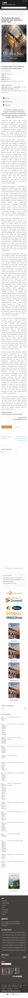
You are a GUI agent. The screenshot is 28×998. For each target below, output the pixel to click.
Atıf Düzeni (8, 105)
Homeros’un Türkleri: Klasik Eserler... (16, 822)
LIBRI (4, 2)
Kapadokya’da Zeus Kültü (13, 717)
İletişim (4, 914)
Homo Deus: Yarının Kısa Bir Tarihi (15, 854)
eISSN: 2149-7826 (14, 890)
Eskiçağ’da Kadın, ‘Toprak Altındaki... (16, 773)
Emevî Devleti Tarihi (12, 755)
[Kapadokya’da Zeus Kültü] (4, 719)
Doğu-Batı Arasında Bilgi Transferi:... (16, 802)
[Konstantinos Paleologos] (4, 835)
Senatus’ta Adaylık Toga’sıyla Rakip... (16, 724)
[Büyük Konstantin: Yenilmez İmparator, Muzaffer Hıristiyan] (4, 740)
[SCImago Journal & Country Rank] (14, 568)
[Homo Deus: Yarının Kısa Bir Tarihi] (4, 856)
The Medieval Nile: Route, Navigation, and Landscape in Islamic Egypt (11, 20)
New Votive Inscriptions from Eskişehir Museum (12, 947)
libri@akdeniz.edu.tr (8, 581)
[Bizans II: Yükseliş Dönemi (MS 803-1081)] (4, 864)
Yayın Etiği (15, 987)
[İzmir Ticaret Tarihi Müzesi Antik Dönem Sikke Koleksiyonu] (4, 766)
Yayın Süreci (5, 912)
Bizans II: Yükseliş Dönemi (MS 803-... (16, 861)
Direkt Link (17, 427)
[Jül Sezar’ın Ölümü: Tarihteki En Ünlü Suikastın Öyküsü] (4, 749)
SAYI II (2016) (14, 661)
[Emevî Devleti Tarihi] (4, 757)
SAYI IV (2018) (14, 700)
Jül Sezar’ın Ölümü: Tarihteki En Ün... (16, 746)
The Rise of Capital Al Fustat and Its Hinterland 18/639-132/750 (20, 438)
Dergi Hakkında (6, 903)
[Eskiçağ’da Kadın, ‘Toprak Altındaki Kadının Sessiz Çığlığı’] (4, 776)
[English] (26, 1)
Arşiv (4, 907)
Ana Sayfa (5, 900)
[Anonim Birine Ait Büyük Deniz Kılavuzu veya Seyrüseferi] (4, 815)
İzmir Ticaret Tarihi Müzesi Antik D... (16, 762)
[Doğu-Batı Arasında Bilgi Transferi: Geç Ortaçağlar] (4, 805)
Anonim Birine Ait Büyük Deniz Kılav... (16, 811)
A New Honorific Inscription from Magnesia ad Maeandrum (15, 950)
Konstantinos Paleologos (13, 834)
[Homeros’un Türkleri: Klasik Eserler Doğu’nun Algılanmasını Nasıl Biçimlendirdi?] (4, 827)
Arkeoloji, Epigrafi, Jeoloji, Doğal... (15, 840)
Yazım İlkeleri (5, 909)
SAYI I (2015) (14, 641)
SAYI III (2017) (14, 680)
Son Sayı (4, 905)
